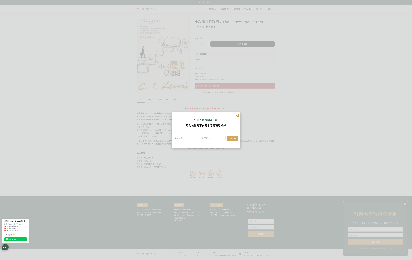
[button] (237, 115)
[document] (206, 130)
